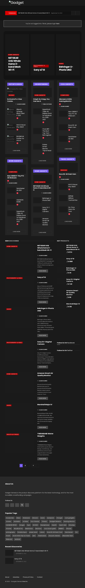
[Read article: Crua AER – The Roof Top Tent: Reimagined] (37, 131)
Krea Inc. (25, 581)
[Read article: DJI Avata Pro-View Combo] (16, 92)
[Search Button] (79, 3)
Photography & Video (39, 66)
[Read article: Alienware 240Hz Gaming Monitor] (68, 92)
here (57, 24)
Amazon (35, 518)
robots (42, 532)
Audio (61, 63)
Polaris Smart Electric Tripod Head (46, 148)
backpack (50, 518)
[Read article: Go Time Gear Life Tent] (63, 209)
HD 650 (35, 525)
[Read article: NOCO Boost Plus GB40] (11, 127)
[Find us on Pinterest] (27, 505)
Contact (39, 577)
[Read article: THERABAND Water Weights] (19, 443)
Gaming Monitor (69, 521)
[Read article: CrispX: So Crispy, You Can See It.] (42, 92)
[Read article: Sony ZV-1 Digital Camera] (37, 209)
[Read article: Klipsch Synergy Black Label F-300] (11, 111)
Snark (8, 536)
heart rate (62, 525)
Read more (43, 270)
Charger (59, 518)
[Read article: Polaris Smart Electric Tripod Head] (37, 147)
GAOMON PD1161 (20, 201)
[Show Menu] (6, 3)
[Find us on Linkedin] (17, 505)
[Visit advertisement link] (68, 325)
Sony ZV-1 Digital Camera (45, 209)
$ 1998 (70, 261)
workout (17, 539)
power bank (33, 532)
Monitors (38, 528)
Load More (16, 150)
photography (10, 532)
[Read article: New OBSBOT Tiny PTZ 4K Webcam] (16, 169)
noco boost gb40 (50, 528)
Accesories (10, 518)
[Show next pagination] (37, 465)
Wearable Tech (68, 536)
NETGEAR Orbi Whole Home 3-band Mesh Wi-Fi (34, 13)
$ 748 (70, 284)
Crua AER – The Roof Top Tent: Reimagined (46, 132)
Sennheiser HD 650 (21, 189)
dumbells (17, 521)
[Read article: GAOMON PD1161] (11, 202)
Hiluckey (72, 525)
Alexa (18, 518)
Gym (28, 525)
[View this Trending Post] (17, 118)
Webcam (9, 539)
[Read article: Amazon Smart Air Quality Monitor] (37, 221)
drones (8, 521)
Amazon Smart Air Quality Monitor (45, 222)
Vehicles (64, 170)
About (7, 577)
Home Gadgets (13, 55)
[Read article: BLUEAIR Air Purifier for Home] (11, 138)
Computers (13, 172)
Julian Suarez (21, 104)
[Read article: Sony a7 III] (19, 286)
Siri (76, 532)
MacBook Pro (18, 528)
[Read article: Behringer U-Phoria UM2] (37, 200)
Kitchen (8, 528)
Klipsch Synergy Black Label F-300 (20, 112)
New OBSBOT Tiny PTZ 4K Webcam (15, 177)
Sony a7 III (39, 69)
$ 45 (69, 273)
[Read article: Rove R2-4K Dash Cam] (63, 127)
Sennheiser (69, 532)
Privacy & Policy (28, 577)
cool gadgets (69, 518)
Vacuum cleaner (54, 536)
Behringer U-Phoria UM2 (66, 68)
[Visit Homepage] (20, 3)
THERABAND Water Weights (45, 434)
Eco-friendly (35, 521)
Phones (68, 528)
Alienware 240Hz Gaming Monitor (65, 100)
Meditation (29, 528)
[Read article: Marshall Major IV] (19, 413)
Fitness (44, 521)
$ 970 (70, 252)
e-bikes (25, 521)
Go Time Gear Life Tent (71, 209)
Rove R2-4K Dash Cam (72, 126)
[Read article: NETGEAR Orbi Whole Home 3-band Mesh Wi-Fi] (42, 179)
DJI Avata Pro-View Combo (14, 100)
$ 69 (69, 297)
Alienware (26, 518)
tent (34, 536)
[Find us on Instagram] (12, 505)
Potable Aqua (22, 532)
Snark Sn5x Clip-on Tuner (21, 536)
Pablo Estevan (47, 104)
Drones (11, 95)
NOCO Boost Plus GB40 (21, 126)
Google (21, 525)
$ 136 (70, 307)
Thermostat (42, 536)
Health (54, 525)
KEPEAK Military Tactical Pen (72, 198)
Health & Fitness (13, 434)
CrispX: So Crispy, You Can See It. (41, 100)
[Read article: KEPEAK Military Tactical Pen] (63, 198)
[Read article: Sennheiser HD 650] (11, 190)
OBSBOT (61, 528)
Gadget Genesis (55, 521)
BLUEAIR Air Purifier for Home (20, 138)
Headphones (45, 525)
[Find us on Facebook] (7, 505)
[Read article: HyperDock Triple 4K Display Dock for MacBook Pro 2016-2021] (11, 213)
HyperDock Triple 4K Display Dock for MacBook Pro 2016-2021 (21, 216)
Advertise (16, 577)
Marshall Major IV (44, 404)
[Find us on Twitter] (22, 505)
